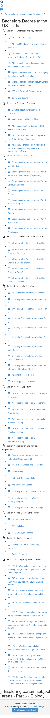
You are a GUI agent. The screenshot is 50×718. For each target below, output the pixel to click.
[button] (1, 2)
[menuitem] (1, 6)
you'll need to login (36, 706)
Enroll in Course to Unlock (25, 710)
